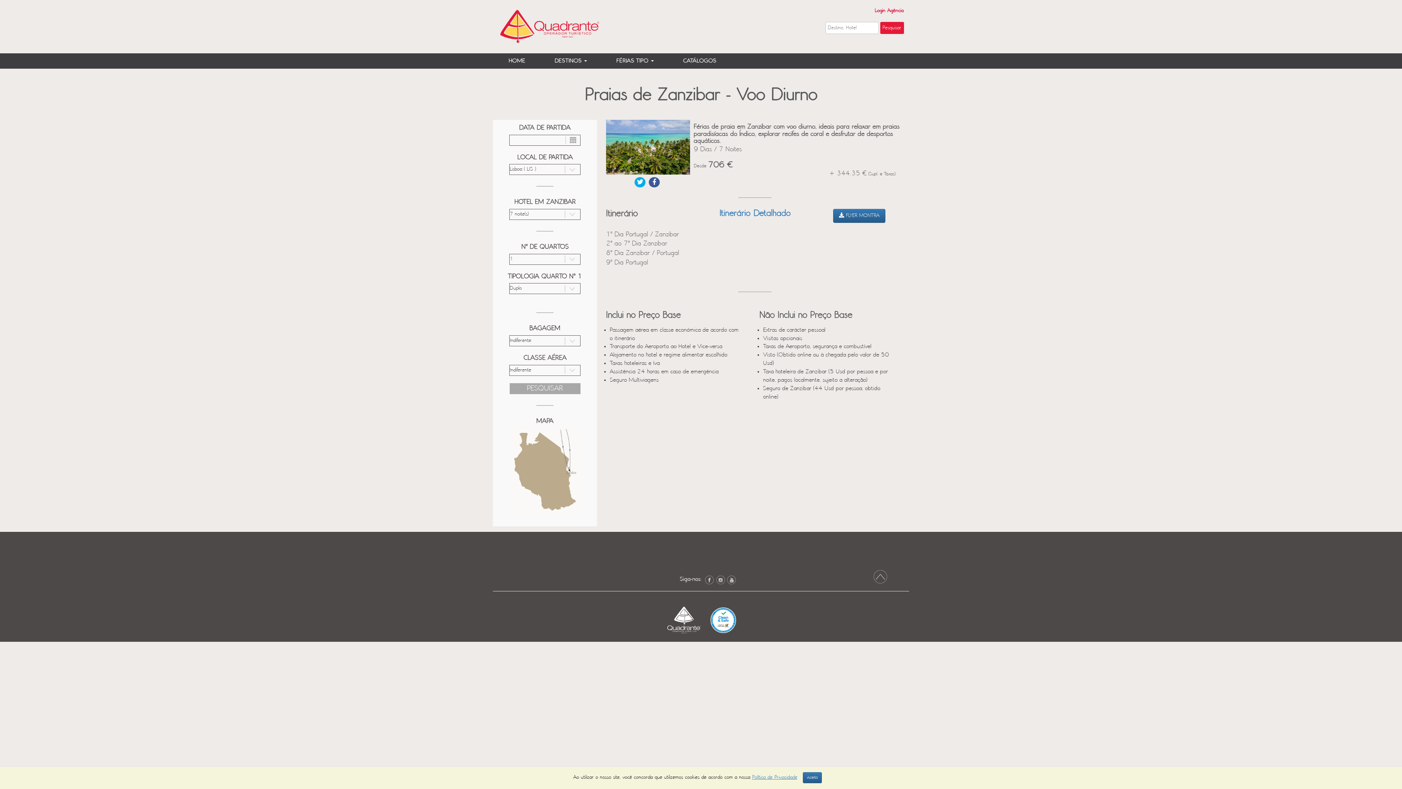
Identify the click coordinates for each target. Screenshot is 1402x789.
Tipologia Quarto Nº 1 (545, 276)
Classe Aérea (545, 358)
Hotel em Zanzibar (545, 202)
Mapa (544, 421)
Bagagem (544, 328)
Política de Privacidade (774, 777)
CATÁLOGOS (699, 61)
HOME (517, 61)
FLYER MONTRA (862, 215)
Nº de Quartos (545, 247)
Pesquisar (545, 388)
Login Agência (889, 11)
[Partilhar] (640, 182)
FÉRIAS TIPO (633, 61)
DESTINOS (569, 61)
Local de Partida (545, 157)
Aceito (812, 777)
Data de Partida (545, 128)
